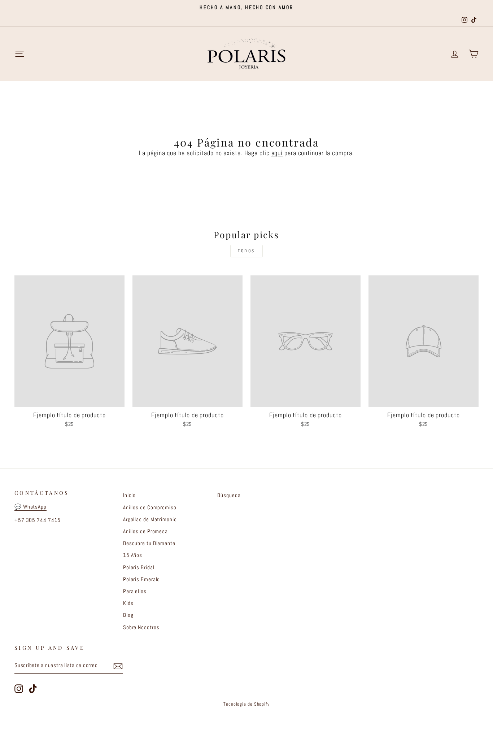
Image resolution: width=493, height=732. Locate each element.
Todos (246, 251)
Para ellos (135, 591)
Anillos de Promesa (145, 531)
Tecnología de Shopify (246, 704)
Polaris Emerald (141, 579)
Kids (128, 603)
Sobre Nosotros (141, 627)
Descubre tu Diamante (149, 543)
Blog (128, 615)
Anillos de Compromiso (149, 507)
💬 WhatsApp (30, 506)
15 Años (132, 555)
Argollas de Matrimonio (150, 519)
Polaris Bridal (138, 567)
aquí (277, 153)
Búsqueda (228, 495)
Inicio (129, 495)
